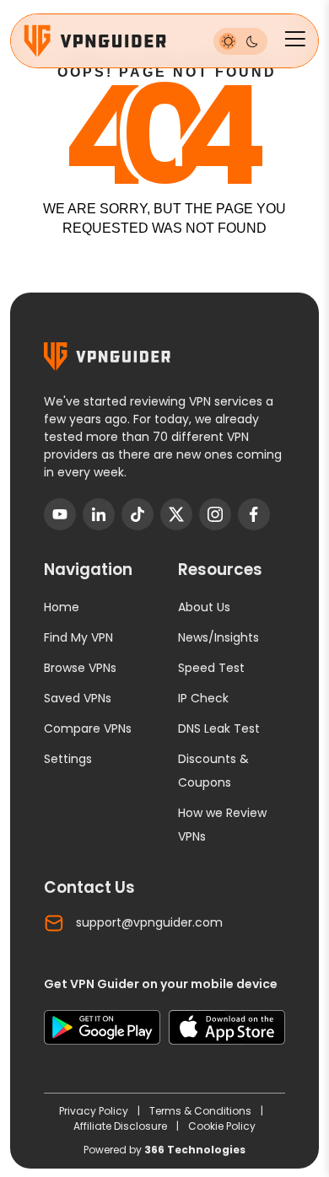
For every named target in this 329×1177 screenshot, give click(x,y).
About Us (204, 607)
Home (61, 607)
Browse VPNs (80, 667)
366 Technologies (194, 1149)
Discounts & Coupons (213, 770)
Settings (68, 758)
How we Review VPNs (222, 824)
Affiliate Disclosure (121, 1126)
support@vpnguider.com (149, 922)
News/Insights (218, 637)
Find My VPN (78, 637)
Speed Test (211, 667)
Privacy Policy (95, 1111)
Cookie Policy (222, 1126)
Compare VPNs (88, 728)
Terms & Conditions (201, 1111)
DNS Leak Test (219, 728)
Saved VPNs (77, 698)
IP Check (203, 698)
